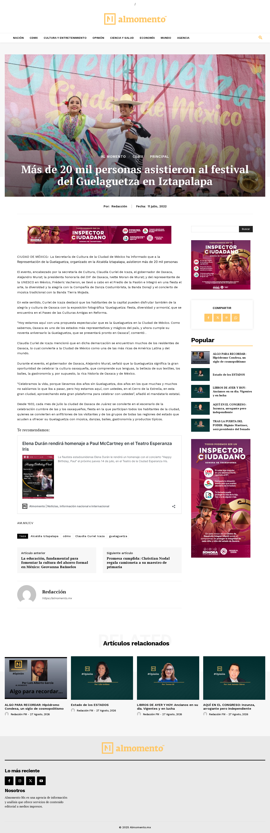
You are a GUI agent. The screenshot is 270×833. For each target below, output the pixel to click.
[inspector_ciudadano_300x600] (220, 556)
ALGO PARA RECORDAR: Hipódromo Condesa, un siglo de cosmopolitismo (229, 357)
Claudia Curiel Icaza (90, 536)
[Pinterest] (226, 318)
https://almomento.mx (57, 598)
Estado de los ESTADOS (229, 374)
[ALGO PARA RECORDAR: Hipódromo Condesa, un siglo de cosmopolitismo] (200, 357)
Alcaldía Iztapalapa (45, 536)
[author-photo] (7, 714)
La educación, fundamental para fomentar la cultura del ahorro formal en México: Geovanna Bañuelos (54, 562)
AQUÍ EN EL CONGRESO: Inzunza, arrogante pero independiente (229, 408)
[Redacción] (26, 594)
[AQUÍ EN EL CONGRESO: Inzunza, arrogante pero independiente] (200, 408)
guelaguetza (118, 536)
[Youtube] (41, 780)
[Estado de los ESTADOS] (200, 374)
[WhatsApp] (236, 318)
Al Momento (113, 156)
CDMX (138, 156)
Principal (159, 156)
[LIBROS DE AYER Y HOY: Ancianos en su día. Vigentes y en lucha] (200, 391)
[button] (236, 37)
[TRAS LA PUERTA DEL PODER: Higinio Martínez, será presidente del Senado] (200, 425)
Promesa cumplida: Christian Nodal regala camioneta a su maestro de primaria (138, 562)
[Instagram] (19, 780)
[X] (217, 318)
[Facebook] (208, 318)
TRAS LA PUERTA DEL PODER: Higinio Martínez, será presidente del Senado (231, 425)
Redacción (119, 206)
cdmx (67, 536)
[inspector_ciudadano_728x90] (99, 242)
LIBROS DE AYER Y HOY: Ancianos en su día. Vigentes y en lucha (232, 391)
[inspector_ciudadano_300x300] (220, 288)
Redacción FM (19, 714)
